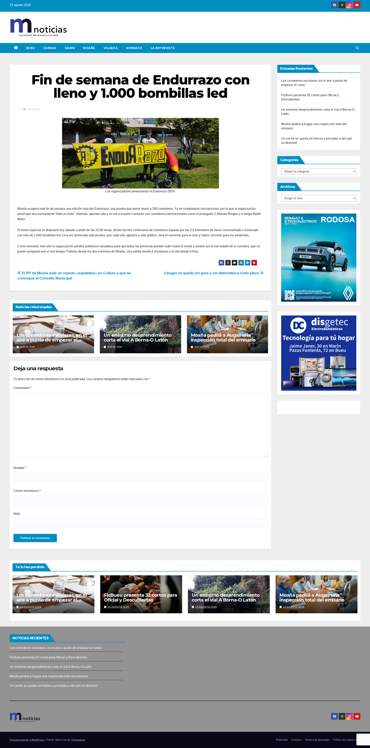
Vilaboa (111, 48)
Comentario (22, 388)
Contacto (296, 739)
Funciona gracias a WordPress (27, 739)
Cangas (49, 48)
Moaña (89, 48)
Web (16, 513)
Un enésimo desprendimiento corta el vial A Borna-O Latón (138, 337)
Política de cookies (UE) (346, 739)
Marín (70, 48)
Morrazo (134, 48)
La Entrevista (163, 48)
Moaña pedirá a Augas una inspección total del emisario (223, 337)
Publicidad (282, 739)
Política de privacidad (317, 739)
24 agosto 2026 (118, 607)
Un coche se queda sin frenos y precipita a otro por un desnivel (54, 685)
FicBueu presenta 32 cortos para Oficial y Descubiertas (140, 597)
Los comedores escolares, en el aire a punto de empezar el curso (52, 339)
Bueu (30, 48)
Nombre (19, 467)
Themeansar (78, 739)
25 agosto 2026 (30, 607)
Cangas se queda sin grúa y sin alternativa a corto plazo (212, 273)
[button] (357, 48)
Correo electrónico (27, 490)
